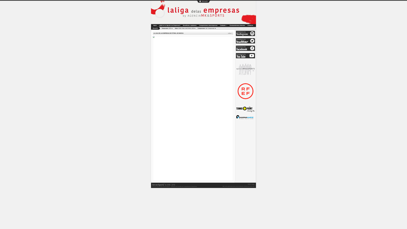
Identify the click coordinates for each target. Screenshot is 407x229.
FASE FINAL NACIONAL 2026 (184, 28)
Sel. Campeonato (206, 28)
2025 (166, 28)
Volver (229, 33)
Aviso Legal (251, 184)
